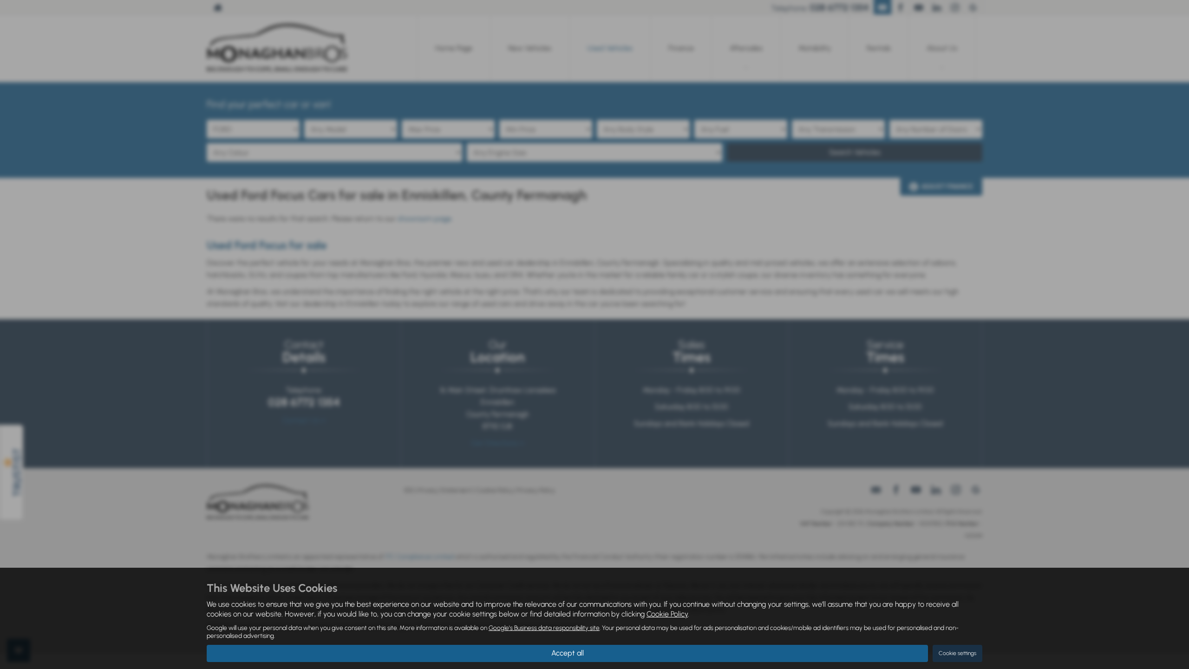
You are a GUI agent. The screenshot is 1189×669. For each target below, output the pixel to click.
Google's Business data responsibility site (544, 627)
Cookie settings (957, 653)
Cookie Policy (667, 614)
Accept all (567, 653)
